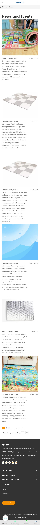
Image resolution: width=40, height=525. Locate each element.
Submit (9, 503)
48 (19, 428)
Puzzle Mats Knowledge (11, 121)
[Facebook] (3, 462)
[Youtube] (9, 462)
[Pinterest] (16, 462)
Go (27, 433)
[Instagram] (13, 462)
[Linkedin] (6, 462)
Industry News (8, 58)
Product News (7, 190)
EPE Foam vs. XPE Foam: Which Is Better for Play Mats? (21, 395)
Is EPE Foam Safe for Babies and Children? (16, 332)
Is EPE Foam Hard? (20, 58)
